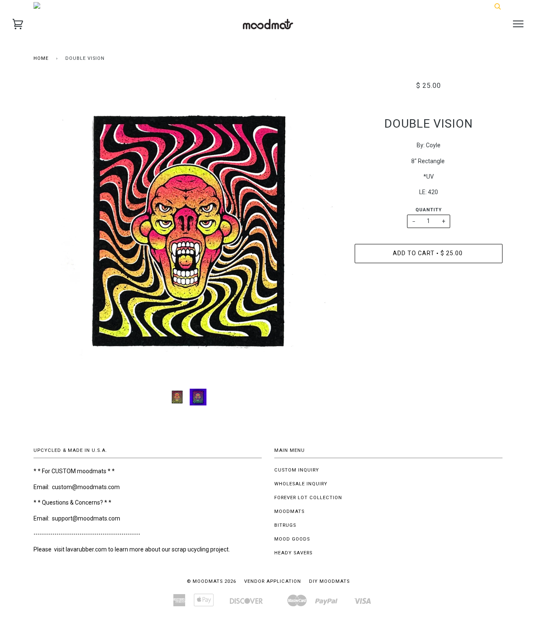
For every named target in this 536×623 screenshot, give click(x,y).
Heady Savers (293, 553)
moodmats (289, 511)
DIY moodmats (329, 581)
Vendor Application (272, 581)
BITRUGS (285, 525)
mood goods (292, 539)
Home (41, 58)
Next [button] (327, 232)
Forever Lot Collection (308, 497)
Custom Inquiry (296, 470)
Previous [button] (48, 232)
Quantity (428, 210)
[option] (188, 231)
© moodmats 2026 (211, 581)
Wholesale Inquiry (300, 484)
